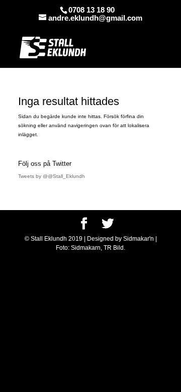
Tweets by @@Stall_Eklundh (51, 176)
